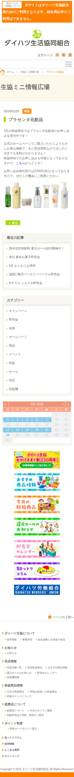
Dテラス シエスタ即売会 (25, 283)
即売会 (13, 319)
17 (7, 429)
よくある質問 (12, 749)
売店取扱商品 (34, 667)
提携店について (15, 710)
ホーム (10, 72)
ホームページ (18, 336)
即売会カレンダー (47, 672)
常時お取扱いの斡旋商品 (43, 691)
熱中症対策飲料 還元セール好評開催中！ (36, 248)
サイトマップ (12, 756)
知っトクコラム (13, 737)
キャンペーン (18, 310)
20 (37, 429)
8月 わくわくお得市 (22, 265)
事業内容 (27, 639)
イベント (15, 354)
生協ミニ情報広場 (30, 72)
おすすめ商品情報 (58, 667)
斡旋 (27, 111)
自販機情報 (13, 677)
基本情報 (12, 639)
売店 (12, 380)
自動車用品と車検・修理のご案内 (25, 715)
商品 (12, 345)
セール (13, 371)
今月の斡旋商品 (15, 691)
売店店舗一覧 (14, 667)
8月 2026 (37, 404)
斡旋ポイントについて (19, 696)
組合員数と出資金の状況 (51, 639)
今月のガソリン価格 (41, 710)
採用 (12, 328)
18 (17, 429)
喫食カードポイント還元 (23, 728)
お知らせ (12, 653)
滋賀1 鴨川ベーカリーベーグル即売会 (34, 274)
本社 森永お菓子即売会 (24, 257)
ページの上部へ (63, 617)
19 (27, 429)
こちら (20, 163)
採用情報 (9, 743)
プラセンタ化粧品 (26, 119)
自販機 (13, 389)
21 (46, 429)
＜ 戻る (13, 223)
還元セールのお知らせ (19, 672)
